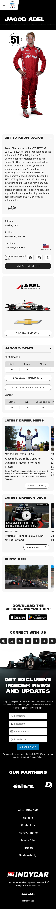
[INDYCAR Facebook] (20, 641)
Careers (28, 817)
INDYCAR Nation (28, 832)
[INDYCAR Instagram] (3, 641)
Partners (28, 847)
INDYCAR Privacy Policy (32, 757)
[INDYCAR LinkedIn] (52, 641)
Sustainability (28, 855)
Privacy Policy (28, 893)
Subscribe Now (28, 747)
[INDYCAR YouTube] (28, 641)
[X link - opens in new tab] (48, 258)
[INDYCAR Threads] (44, 641)
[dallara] (23, 786)
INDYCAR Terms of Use (42, 754)
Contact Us (28, 825)
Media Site (28, 840)
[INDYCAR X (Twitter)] (11, 641)
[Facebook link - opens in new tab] (30, 258)
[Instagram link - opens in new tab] (39, 258)
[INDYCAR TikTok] (36, 641)
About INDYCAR (28, 810)
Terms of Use (28, 900)
